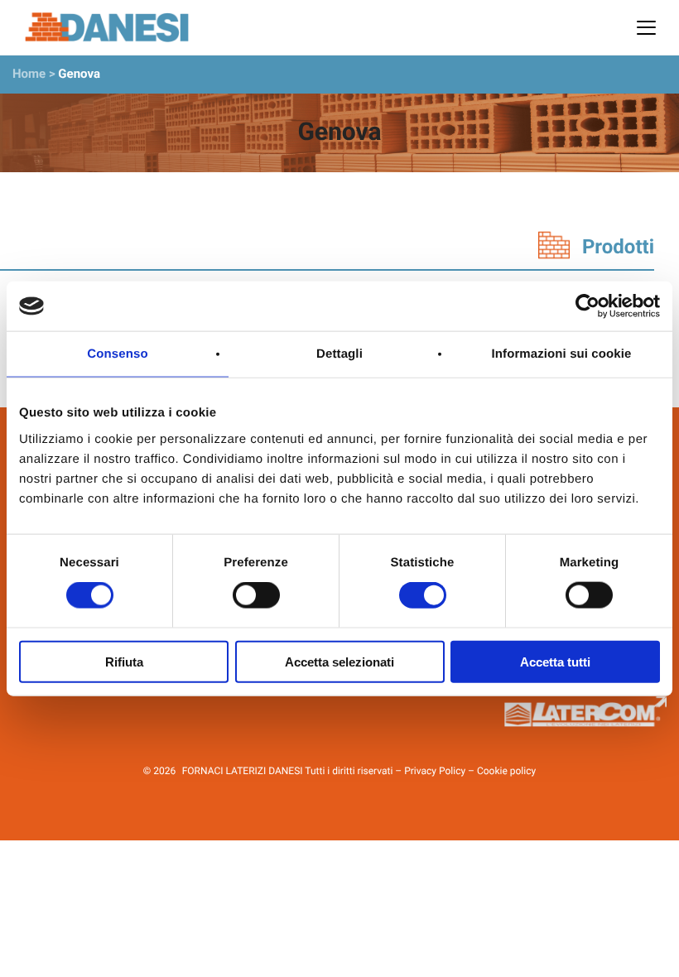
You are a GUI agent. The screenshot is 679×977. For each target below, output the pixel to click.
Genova (79, 73)
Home (29, 73)
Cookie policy (506, 771)
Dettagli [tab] (339, 354)
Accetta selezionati (339, 661)
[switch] (256, 595)
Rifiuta (124, 661)
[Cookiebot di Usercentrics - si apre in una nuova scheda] (587, 306)
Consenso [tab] (117, 354)
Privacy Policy (434, 771)
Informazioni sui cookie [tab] (562, 354)
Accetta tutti (555, 661)
